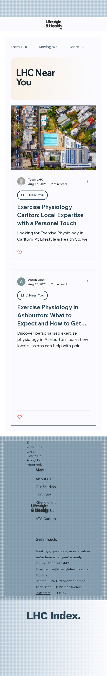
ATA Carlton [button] (46, 518)
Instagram (43, 593)
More (74, 47)
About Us (43, 479)
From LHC (19, 47)
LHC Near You (32, 195)
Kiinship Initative (46, 502)
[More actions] (89, 181)
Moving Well (49, 47)
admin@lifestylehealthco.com (68, 569)
